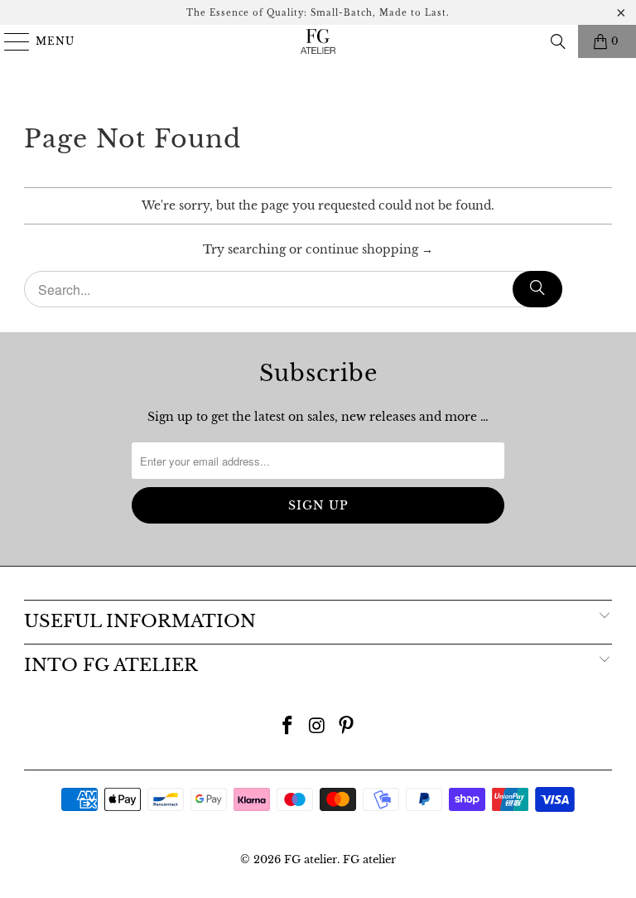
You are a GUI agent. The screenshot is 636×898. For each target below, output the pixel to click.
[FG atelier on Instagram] (317, 727)
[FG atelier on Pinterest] (347, 727)
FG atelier (310, 859)
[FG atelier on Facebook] (287, 727)
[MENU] (9, 41)
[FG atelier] (318, 41)
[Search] (558, 41)
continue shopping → (369, 249)
